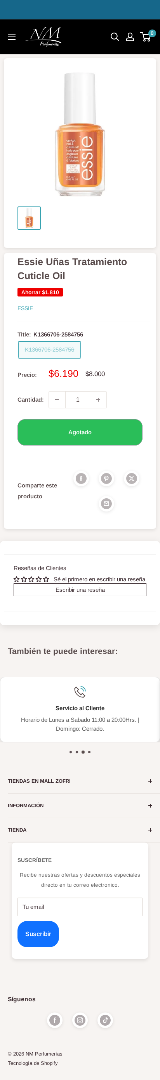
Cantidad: (30, 399)
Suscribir (38, 934)
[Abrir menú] (12, 37)
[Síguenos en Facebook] (54, 1020)
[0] (146, 37)
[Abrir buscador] (115, 37)
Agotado (80, 432)
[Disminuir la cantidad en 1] (57, 400)
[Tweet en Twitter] (131, 478)
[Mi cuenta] (130, 37)
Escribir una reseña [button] (80, 589)
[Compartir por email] (106, 503)
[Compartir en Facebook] (81, 478)
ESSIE (25, 308)
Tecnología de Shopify (33, 1063)
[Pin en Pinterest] (106, 478)
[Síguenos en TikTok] (105, 1020)
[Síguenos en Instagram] (80, 1020)
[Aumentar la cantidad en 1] (98, 400)
